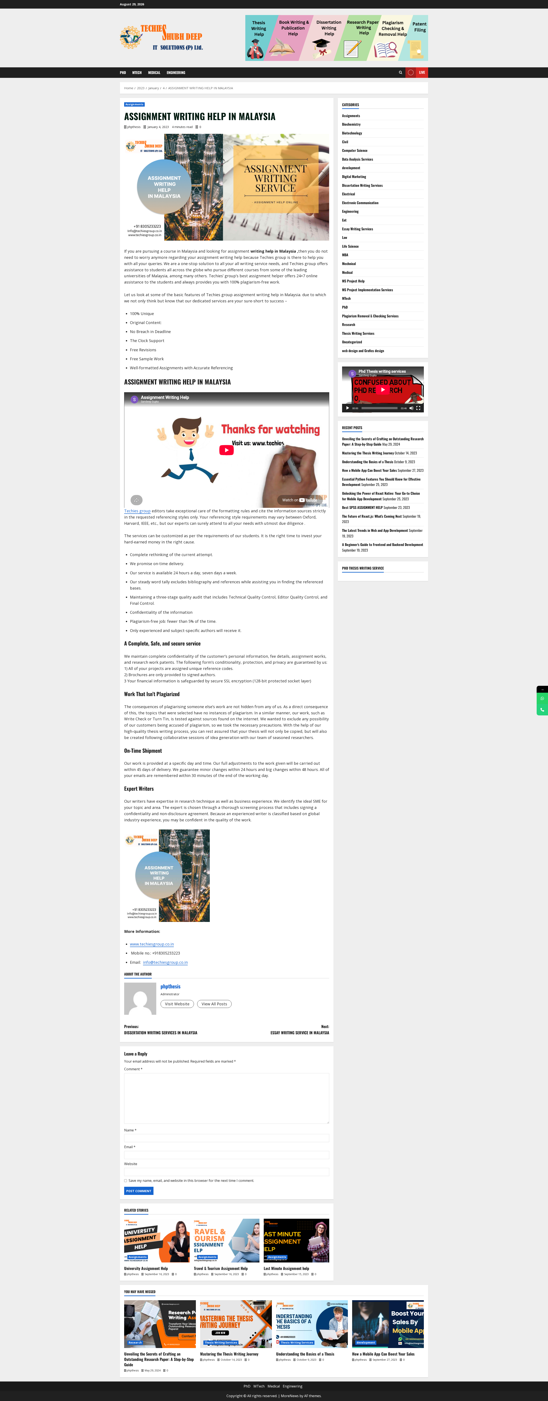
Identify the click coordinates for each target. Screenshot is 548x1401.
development (351, 167)
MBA (345, 254)
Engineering (176, 72)
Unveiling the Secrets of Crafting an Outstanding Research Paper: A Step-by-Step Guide (159, 1359)
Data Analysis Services (357, 159)
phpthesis (134, 127)
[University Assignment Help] (157, 1240)
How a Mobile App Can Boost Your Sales (369, 470)
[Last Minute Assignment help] (296, 1240)
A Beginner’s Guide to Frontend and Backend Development (382, 544)
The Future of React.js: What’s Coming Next (372, 516)
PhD (123, 72)
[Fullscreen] (418, 408)
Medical (154, 72)
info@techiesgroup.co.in (165, 962)
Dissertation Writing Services (362, 185)
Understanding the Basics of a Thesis (367, 461)
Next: (300, 1029)
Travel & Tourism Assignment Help (221, 1268)
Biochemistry (351, 124)
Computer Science (355, 150)
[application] (383, 389)
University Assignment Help (146, 1268)
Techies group (137, 510)
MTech (137, 72)
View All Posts (214, 1003)
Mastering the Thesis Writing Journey (368, 452)
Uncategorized (352, 341)
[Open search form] (400, 72)
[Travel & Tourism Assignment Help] (226, 1240)
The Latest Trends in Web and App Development (375, 530)
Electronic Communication (360, 202)
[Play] (347, 408)
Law (344, 237)
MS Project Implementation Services (367, 289)
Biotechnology (352, 133)
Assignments (134, 104)
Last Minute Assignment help (286, 1268)
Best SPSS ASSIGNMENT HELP (362, 507)
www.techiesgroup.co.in (152, 944)
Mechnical (349, 263)
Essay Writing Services (357, 228)
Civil (345, 141)
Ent (344, 220)
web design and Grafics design (363, 350)
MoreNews (290, 1395)
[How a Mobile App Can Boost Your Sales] (388, 1324)
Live (422, 72)
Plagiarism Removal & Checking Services (370, 315)
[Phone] (542, 709)
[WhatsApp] (542, 698)
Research (348, 324)
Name (130, 1130)
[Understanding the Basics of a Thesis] (312, 1324)
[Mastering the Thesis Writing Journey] (236, 1324)
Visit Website (177, 1003)
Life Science (350, 246)
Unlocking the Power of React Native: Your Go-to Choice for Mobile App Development (381, 496)
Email (130, 1147)
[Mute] (411, 408)
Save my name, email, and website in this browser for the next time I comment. (191, 1180)
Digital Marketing (354, 176)
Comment (133, 1069)
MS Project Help (353, 281)
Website (130, 1163)
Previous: (160, 1029)
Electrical (348, 193)
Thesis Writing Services (358, 333)
